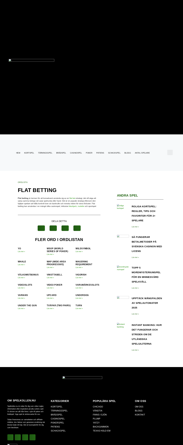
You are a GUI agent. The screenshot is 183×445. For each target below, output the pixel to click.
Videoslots (25, 285)
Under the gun (27, 305)
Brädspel (61, 153)
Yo (19, 248)
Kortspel (29, 153)
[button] (170, 152)
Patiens (100, 153)
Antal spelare (142, 153)
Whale (22, 261)
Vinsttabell (54, 275)
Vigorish (81, 275)
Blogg (127, 153)
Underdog (82, 295)
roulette (81, 206)
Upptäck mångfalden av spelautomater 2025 (147, 303)
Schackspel (114, 153)
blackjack (73, 206)
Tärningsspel (45, 153)
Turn (79, 305)
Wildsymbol (83, 248)
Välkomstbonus (28, 275)
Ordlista (22, 182)
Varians (23, 295)
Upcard (52, 295)
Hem (18, 153)
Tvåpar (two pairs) (59, 305)
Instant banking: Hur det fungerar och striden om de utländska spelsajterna (147, 334)
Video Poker (54, 285)
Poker (89, 153)
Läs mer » (21, 251)
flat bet (72, 198)
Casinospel (76, 153)
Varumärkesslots (87, 285)
